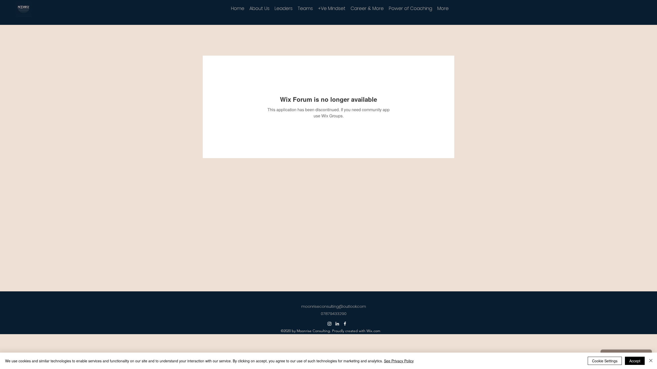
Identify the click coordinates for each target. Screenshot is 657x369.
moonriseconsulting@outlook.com (333, 306)
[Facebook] (344, 323)
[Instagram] (329, 323)
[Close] (651, 361)
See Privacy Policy (399, 360)
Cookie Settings (604, 360)
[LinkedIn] (337, 323)
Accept (634, 360)
